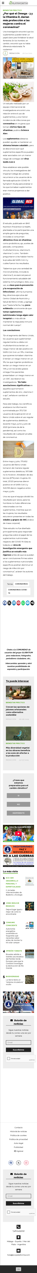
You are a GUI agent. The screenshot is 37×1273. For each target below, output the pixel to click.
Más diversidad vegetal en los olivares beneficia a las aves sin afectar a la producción (18, 752)
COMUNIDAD (22, 650)
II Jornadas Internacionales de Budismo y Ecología (14, 892)
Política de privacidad (18, 1139)
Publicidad (18, 1147)
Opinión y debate (14, 951)
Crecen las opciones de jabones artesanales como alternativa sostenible (18, 711)
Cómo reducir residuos (12, 904)
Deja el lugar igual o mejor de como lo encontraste (14, 911)
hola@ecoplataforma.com (18, 1255)
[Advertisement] (18, 627)
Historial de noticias (18, 1131)
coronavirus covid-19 (17, 591)
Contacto (19, 1127)
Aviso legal (18, 1143)
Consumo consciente (11, 924)
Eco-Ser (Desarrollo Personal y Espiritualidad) (13, 882)
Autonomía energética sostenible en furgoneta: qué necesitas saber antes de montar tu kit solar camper (14, 936)
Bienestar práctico (12, 10)
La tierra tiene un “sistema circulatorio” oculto (14, 982)
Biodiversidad (12, 976)
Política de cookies (18, 1135)
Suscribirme (18, 1050)
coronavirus (21, 584)
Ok (18, 1269)
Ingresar (19, 1151)
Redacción (14, 53)
